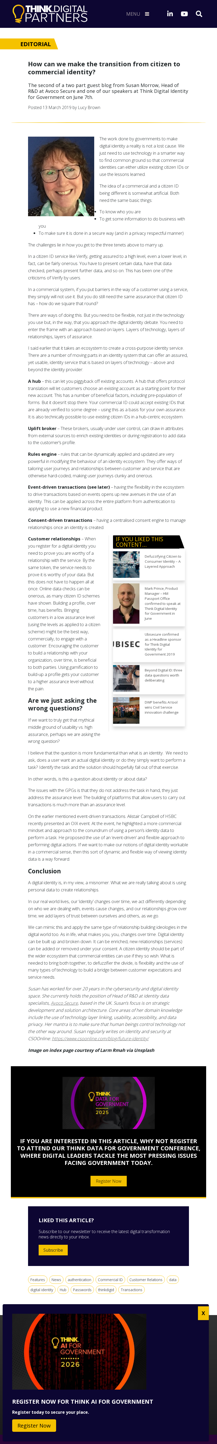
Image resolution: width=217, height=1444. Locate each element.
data (173, 1279)
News (56, 1279)
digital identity (41, 1289)
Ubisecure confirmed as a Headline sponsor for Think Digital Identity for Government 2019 (163, 644)
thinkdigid (106, 1289)
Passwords (82, 1289)
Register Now (108, 1181)
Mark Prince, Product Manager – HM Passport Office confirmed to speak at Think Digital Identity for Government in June (162, 603)
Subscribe (53, 1250)
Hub (63, 1289)
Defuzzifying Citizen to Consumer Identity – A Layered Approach (163, 561)
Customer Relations (145, 1279)
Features (37, 1279)
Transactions (131, 1289)
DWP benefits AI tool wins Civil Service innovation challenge (162, 707)
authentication (79, 1279)
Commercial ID (110, 1279)
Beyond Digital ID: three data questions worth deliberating (163, 675)
